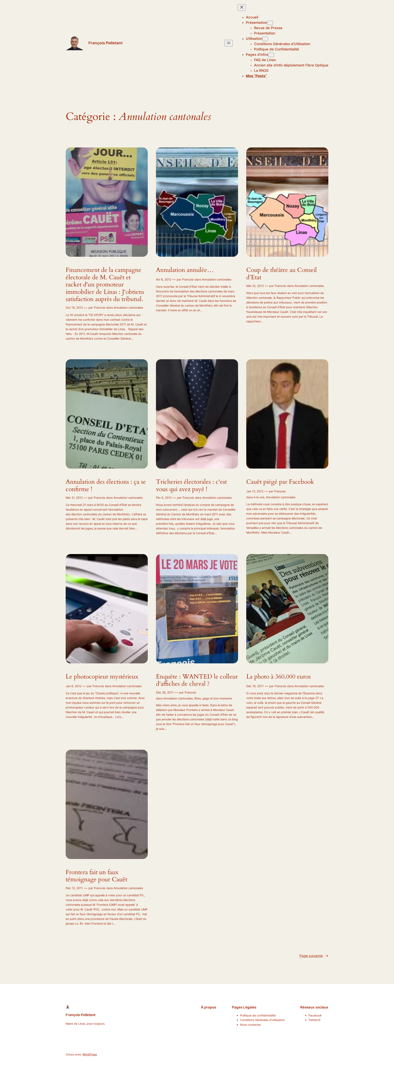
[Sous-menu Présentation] (270, 23)
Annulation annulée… (185, 270)
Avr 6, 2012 (163, 279)
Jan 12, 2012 (254, 491)
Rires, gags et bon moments (213, 698)
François (280, 491)
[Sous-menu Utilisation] (265, 39)
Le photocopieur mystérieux (102, 677)
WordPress (89, 1054)
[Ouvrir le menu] (228, 43)
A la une (259, 497)
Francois (99, 307)
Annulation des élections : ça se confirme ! (106, 485)
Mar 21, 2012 (74, 497)
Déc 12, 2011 (74, 888)
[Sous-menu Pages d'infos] (271, 55)
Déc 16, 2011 (255, 686)
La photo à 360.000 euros (278, 677)
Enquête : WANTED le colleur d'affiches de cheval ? (197, 680)
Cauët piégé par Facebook (280, 482)
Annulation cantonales (128, 307)
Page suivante (313, 956)
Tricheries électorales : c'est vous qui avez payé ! (191, 485)
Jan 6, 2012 (73, 686)
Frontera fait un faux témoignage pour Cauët (96, 876)
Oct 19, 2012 (74, 307)
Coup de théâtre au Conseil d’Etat (281, 274)
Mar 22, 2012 (255, 285)
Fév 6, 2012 (164, 497)
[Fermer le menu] (242, 7)
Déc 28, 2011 (165, 692)
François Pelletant (105, 42)
